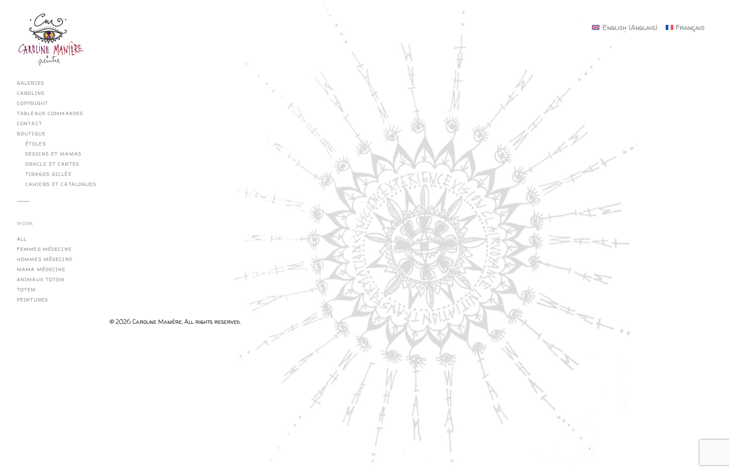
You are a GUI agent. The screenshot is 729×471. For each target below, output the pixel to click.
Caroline (31, 93)
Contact (29, 123)
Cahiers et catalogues (61, 184)
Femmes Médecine (44, 249)
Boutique (31, 133)
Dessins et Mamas (53, 154)
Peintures (32, 299)
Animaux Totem (41, 279)
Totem (26, 289)
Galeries (30, 83)
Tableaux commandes (50, 113)
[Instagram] (117, 48)
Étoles (35, 143)
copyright (32, 103)
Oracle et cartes (52, 164)
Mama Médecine (41, 269)
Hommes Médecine (45, 259)
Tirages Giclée (48, 174)
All (22, 239)
